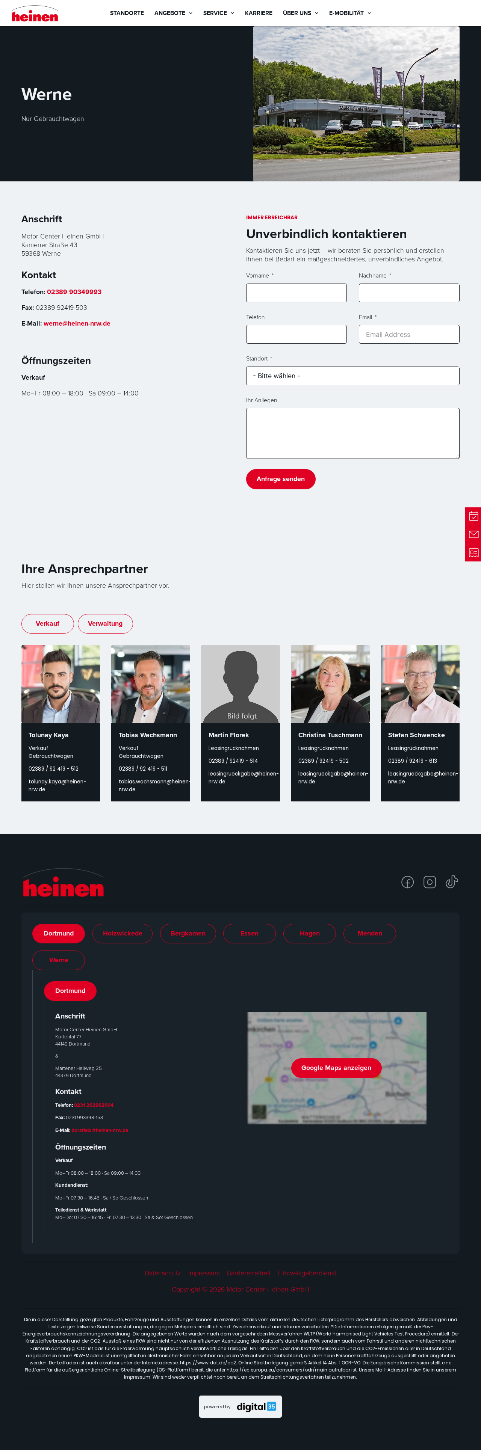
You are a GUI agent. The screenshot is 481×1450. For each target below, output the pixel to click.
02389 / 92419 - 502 (323, 761)
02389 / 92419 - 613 (412, 761)
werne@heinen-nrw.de (77, 323)
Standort (257, 359)
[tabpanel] (241, 1106)
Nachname (373, 276)
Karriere (258, 13)
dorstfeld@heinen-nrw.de (99, 1130)
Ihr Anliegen (261, 400)
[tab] (58, 933)
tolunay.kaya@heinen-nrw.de (57, 785)
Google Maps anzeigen (336, 1068)
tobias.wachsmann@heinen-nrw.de (151, 785)
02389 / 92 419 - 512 (54, 769)
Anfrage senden (281, 479)
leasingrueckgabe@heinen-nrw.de (240, 777)
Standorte (127, 13)
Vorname (257, 276)
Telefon (255, 317)
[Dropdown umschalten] (190, 13)
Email (365, 317)
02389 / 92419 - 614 (233, 761)
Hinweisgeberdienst (307, 1273)
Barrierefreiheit (249, 1273)
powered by (217, 1406)
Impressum (204, 1273)
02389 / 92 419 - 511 (143, 769)
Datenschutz (163, 1273)
